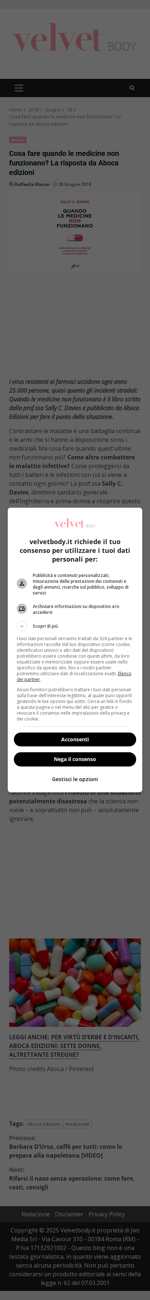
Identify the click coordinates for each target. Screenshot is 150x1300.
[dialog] (75, 650)
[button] (75, 626)
